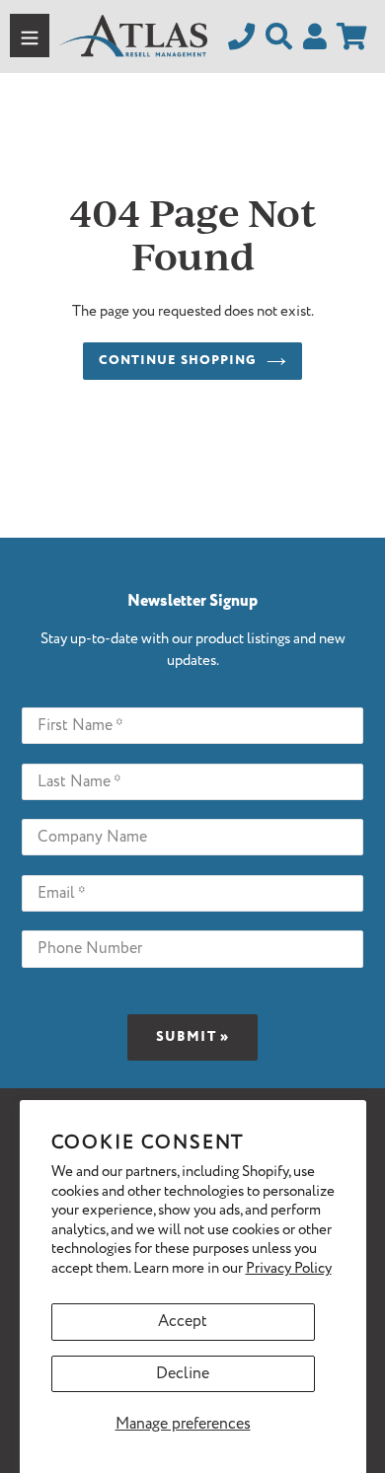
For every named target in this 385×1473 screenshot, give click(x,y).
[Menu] (29, 35)
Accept (182, 1321)
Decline (182, 1374)
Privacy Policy (289, 1269)
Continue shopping (178, 360)
